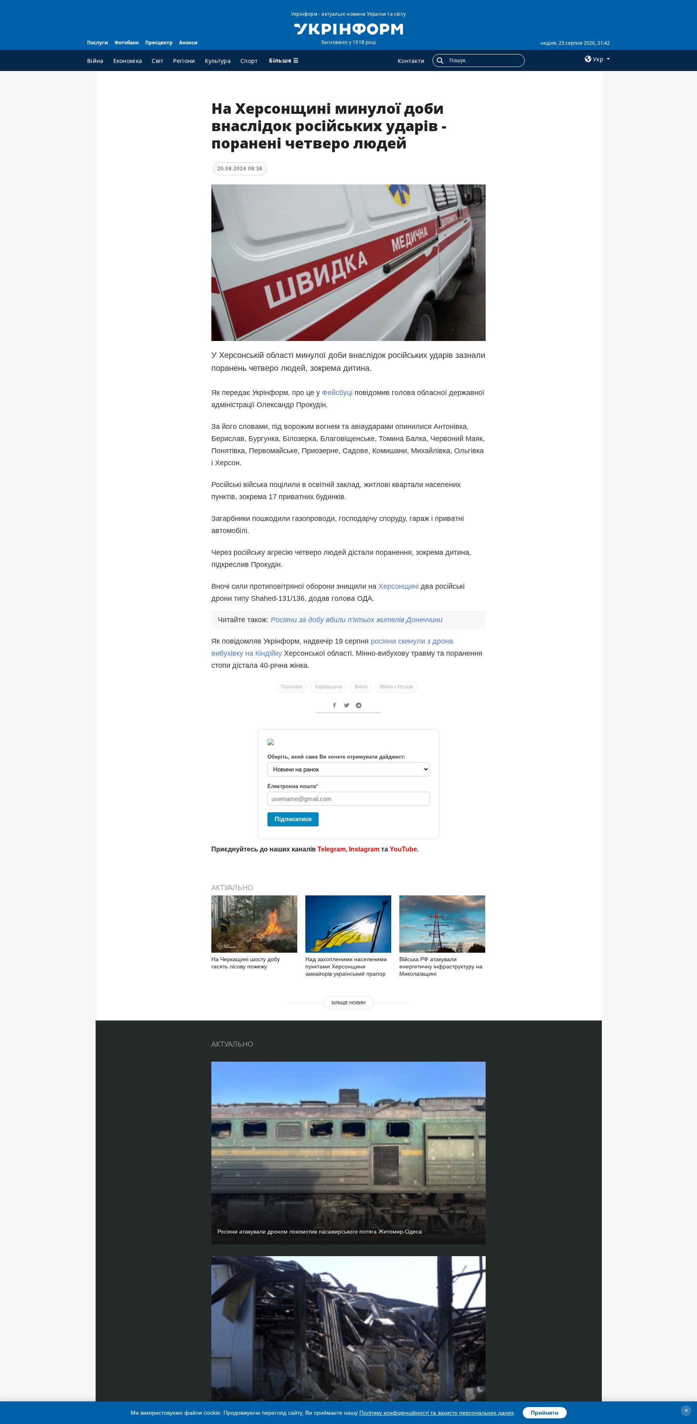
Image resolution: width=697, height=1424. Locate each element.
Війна (95, 61)
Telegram (331, 849)
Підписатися (293, 819)
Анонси (188, 42)
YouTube (403, 849)
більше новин (348, 1002)
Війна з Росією (396, 687)
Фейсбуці (337, 393)
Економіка (127, 61)
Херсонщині (398, 586)
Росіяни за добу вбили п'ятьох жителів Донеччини (356, 620)
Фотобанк (127, 42)
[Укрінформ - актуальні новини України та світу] (348, 28)
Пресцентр (159, 42)
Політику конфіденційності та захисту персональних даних (436, 1412)
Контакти (411, 61)
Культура (218, 61)
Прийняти (545, 1412)
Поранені (292, 687)
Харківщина (328, 687)
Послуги (97, 42)
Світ (157, 61)
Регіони (184, 61)
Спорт (249, 61)
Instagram (364, 849)
